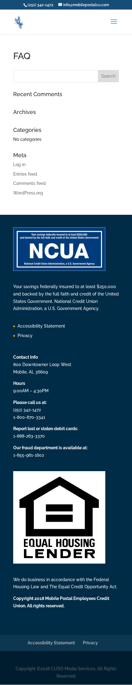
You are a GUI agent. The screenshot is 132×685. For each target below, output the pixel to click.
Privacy (25, 335)
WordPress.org (28, 192)
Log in (19, 164)
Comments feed (29, 183)
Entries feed (25, 174)
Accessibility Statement (41, 326)
